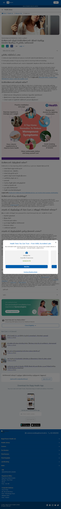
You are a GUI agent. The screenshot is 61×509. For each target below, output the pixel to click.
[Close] (56, 242)
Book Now (26, 266)
